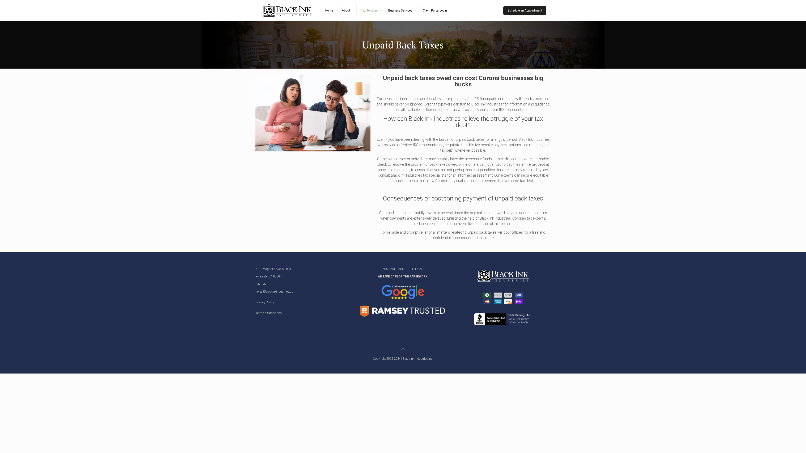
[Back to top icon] (403, 348)
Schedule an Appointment (525, 10)
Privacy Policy (264, 302)
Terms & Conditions (268, 313)
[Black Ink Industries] (287, 10)
